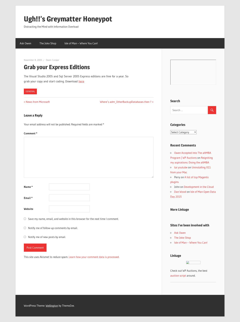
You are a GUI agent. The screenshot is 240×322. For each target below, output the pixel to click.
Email (28, 198)
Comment (30, 133)
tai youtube (180, 167)
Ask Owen (25, 43)
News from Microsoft (38, 101)
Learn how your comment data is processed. (94, 257)
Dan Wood (180, 191)
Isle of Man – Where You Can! (81, 43)
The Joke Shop (48, 43)
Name (28, 186)
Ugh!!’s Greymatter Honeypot (68, 18)
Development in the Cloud (199, 186)
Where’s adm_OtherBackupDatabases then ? (125, 101)
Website (28, 209)
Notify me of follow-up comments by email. (53, 228)
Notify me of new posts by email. (47, 237)
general (30, 91)
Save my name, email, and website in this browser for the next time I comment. (73, 218)
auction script (178, 275)
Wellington (52, 305)
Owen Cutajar (52, 60)
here (81, 81)
